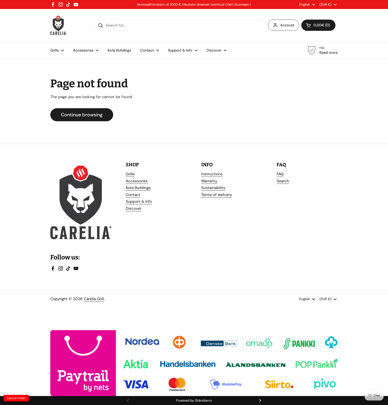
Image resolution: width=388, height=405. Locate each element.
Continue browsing (82, 115)
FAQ (280, 173)
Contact (133, 194)
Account (287, 25)
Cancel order (16, 398)
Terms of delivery (216, 194)
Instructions (212, 173)
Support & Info (139, 201)
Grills (130, 173)
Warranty (209, 180)
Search (283, 180)
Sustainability (213, 187)
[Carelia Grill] (58, 25)
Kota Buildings (138, 187)
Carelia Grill (94, 298)
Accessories (137, 180)
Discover (133, 208)
